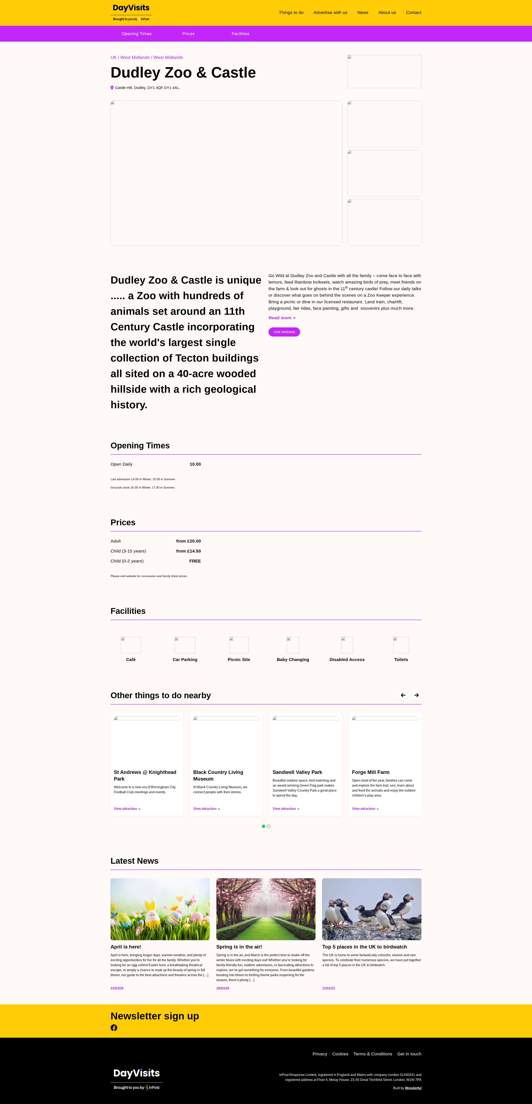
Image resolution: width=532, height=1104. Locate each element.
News (362, 12)
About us (387, 12)
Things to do (291, 12)
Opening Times (137, 33)
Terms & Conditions (372, 1053)
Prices (188, 33)
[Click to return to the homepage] (131, 13)
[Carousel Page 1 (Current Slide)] (263, 826)
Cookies (340, 1053)
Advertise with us (330, 12)
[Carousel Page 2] (268, 826)
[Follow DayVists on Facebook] (114, 1027)
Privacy (320, 1053)
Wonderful (413, 1088)
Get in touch (409, 1053)
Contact (413, 12)
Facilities (240, 33)
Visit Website (284, 332)
